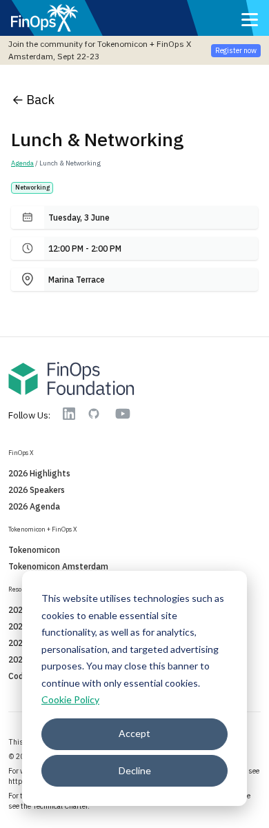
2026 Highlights (39, 473)
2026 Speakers (36, 490)
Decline (135, 770)
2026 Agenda (34, 506)
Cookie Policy (70, 699)
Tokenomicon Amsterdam (58, 566)
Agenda (22, 163)
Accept (134, 733)
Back (40, 100)
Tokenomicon (34, 550)
